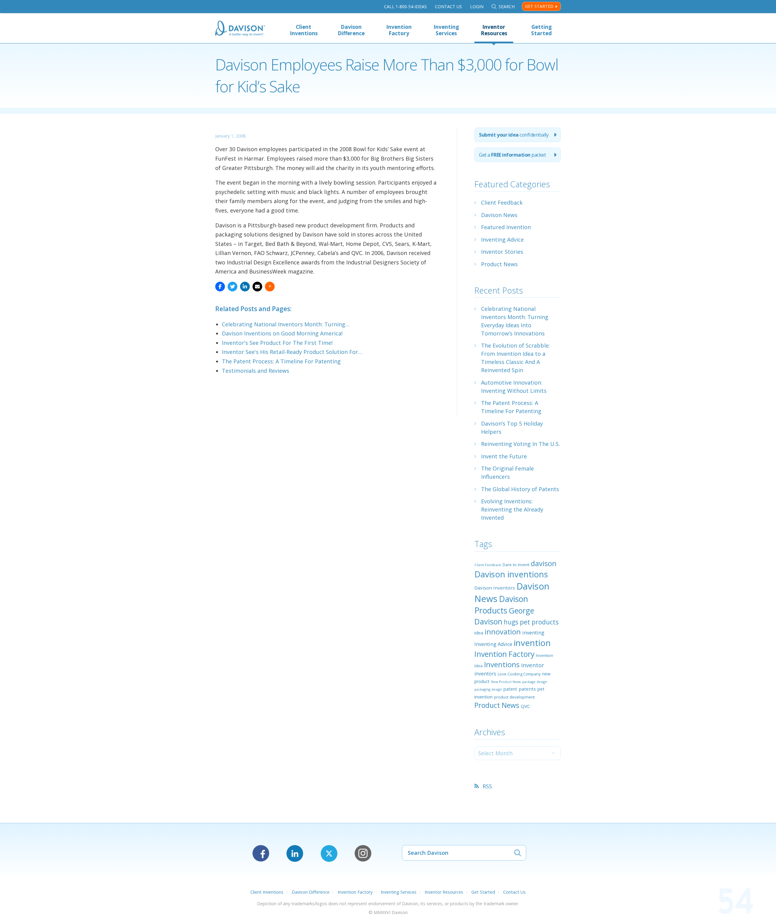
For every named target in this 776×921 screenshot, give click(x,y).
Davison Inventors (494, 588)
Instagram (363, 853)
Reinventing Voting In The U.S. (520, 443)
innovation (503, 632)
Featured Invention (506, 227)
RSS (487, 786)
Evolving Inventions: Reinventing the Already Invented (512, 509)
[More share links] (270, 286)
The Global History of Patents (520, 489)
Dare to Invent (516, 564)
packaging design (488, 689)
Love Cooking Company (519, 674)
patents (527, 689)
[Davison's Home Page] (240, 29)
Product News (499, 264)
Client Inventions (304, 30)
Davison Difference (351, 30)
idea (478, 633)
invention (532, 642)
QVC (525, 706)
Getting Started (541, 30)
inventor (532, 665)
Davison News (499, 215)
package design (534, 681)
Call (405, 6)
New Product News (506, 682)
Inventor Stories (502, 251)
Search (506, 6)
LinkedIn (294, 853)
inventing (533, 632)
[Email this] (257, 286)
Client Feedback (502, 202)
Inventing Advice (502, 239)
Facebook (261, 853)
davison (544, 563)
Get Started (539, 6)
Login (476, 6)
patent (510, 689)
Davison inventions (511, 574)
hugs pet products (531, 622)
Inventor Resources (494, 30)
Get (512, 154)
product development (514, 697)
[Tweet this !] (232, 286)
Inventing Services (446, 30)
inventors (485, 673)
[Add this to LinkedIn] (245, 286)
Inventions (502, 664)
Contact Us (448, 6)
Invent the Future (504, 456)
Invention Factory (399, 30)
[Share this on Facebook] (220, 286)
